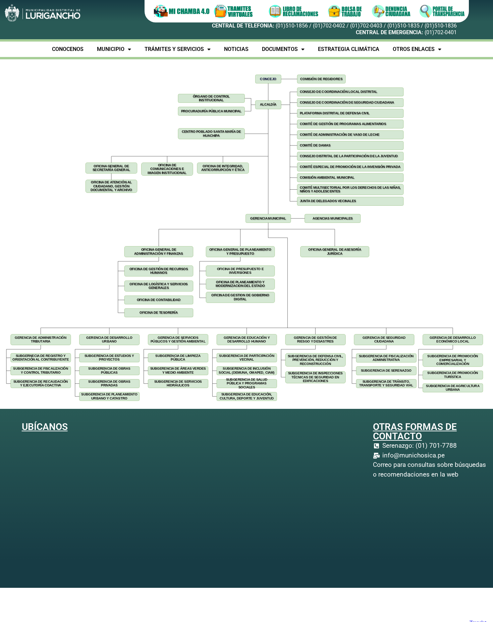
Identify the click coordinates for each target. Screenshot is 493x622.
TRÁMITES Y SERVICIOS (174, 49)
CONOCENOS (68, 49)
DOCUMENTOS (280, 49)
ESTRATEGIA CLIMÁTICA (348, 49)
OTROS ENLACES (414, 49)
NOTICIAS (236, 49)
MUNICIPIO (110, 49)
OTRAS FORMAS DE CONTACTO (415, 431)
